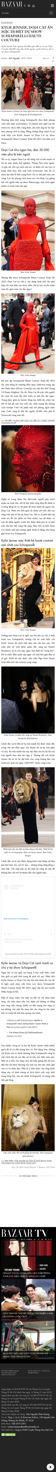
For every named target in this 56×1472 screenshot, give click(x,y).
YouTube (33, 6)
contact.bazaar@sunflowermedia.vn (23, 1426)
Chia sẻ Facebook (53, 58)
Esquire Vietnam (33, 1373)
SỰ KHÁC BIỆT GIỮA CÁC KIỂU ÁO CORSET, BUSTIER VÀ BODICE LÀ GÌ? (28, 421)
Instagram (29, 6)
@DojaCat (12, 1020)
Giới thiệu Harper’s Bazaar (10, 1371)
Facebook (25, 6)
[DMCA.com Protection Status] (8, 1434)
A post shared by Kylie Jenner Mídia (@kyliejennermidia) (28, 954)
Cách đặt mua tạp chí (8, 1373)
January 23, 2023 (14, 1036)
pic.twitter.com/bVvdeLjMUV (24, 1027)
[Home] (50, 1467)
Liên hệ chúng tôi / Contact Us (39, 1371)
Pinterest (53, 62)
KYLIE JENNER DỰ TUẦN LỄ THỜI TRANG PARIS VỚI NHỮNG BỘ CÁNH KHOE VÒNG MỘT (26, 1161)
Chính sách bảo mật (8, 1375)
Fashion (7, 22)
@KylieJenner (27, 1020)
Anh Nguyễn (14, 58)
